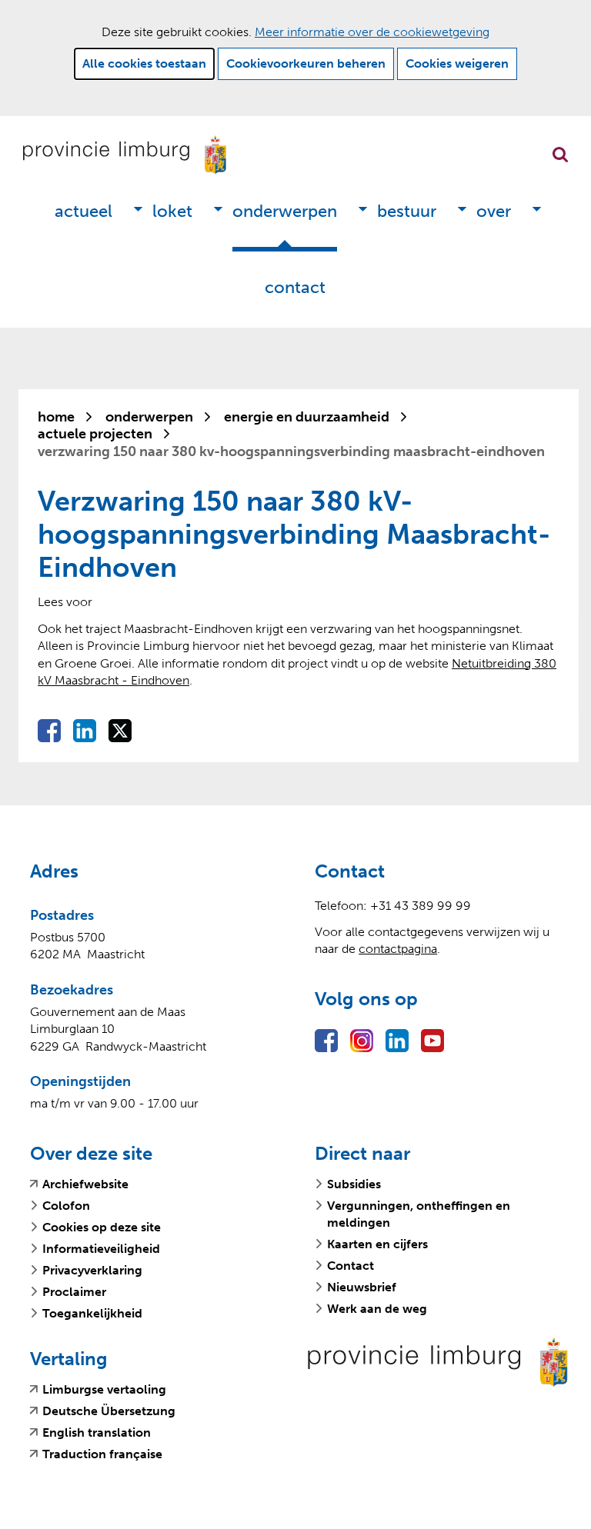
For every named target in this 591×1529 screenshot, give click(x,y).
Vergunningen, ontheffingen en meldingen (418, 1214)
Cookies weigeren (457, 63)
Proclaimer (74, 1291)
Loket (172, 211)
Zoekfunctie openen (560, 154)
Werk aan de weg (377, 1308)
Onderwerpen (284, 211)
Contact (295, 287)
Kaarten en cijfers (377, 1244)
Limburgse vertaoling (104, 1389)
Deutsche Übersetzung (108, 1411)
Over (493, 211)
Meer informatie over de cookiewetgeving (372, 32)
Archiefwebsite (85, 1184)
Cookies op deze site (101, 1227)
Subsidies (354, 1184)
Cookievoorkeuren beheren (306, 63)
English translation (96, 1432)
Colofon (66, 1205)
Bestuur (406, 211)
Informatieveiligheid (101, 1248)
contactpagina (398, 948)
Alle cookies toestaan (144, 63)
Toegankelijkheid (92, 1313)
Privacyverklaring (92, 1270)
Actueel (83, 211)
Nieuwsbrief (361, 1287)
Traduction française (102, 1454)
